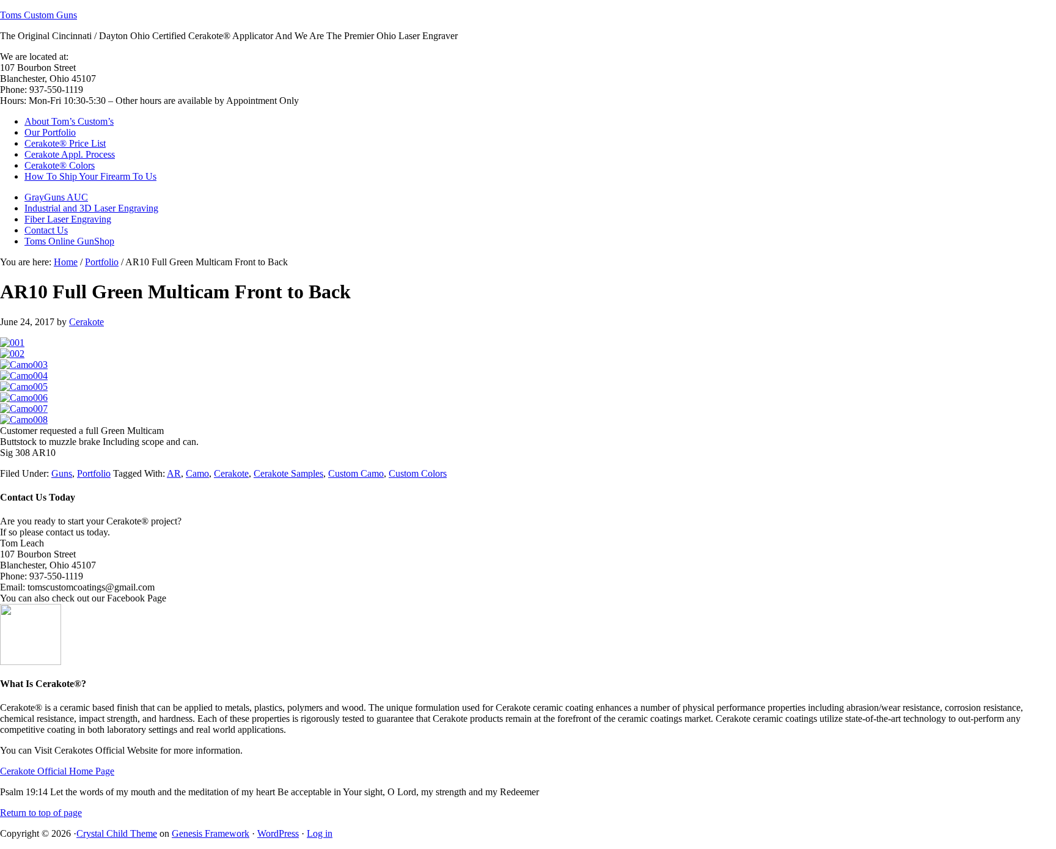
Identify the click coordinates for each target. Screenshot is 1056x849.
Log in (319, 833)
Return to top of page (41, 812)
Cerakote (86, 322)
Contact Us (46, 230)
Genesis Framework (210, 833)
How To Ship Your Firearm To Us (90, 176)
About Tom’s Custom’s (69, 121)
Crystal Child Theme (116, 833)
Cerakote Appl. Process (69, 154)
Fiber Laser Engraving (67, 219)
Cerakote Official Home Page (57, 771)
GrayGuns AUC (56, 197)
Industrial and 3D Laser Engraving (91, 208)
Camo (197, 473)
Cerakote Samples (288, 473)
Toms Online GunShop (69, 241)
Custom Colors (418, 473)
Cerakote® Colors (59, 165)
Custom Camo (356, 473)
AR (174, 473)
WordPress (278, 833)
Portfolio (94, 473)
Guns (61, 473)
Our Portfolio (50, 132)
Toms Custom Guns (38, 15)
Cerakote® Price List (65, 143)
